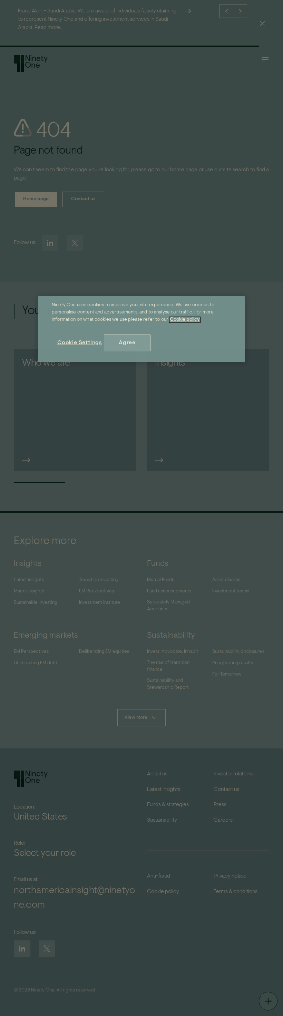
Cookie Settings (79, 343)
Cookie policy (185, 319)
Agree (127, 343)
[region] (141, 329)
